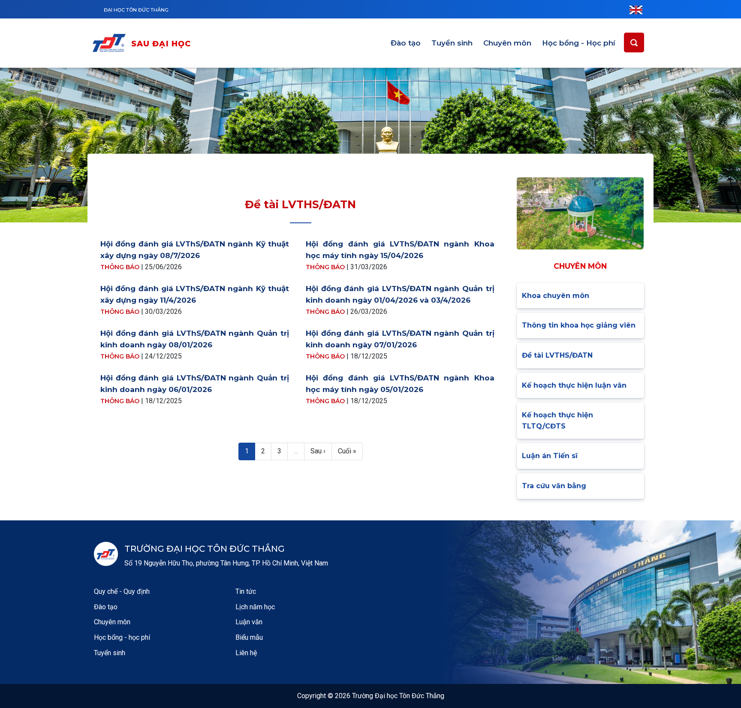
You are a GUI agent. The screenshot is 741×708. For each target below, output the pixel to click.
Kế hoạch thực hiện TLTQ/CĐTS (557, 420)
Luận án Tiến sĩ (550, 456)
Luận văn (248, 622)
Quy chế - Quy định (122, 591)
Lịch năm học (255, 607)
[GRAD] (111, 44)
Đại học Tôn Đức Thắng (136, 10)
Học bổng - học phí (122, 637)
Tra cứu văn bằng (554, 486)
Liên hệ (246, 653)
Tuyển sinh (452, 43)
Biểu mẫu (249, 637)
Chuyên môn (507, 43)
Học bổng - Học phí (578, 43)
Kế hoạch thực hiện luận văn (574, 385)
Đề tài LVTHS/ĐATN (557, 355)
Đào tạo (406, 43)
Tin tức (245, 591)
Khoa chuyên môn (555, 296)
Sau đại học (161, 44)
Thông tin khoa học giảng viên (579, 325)
